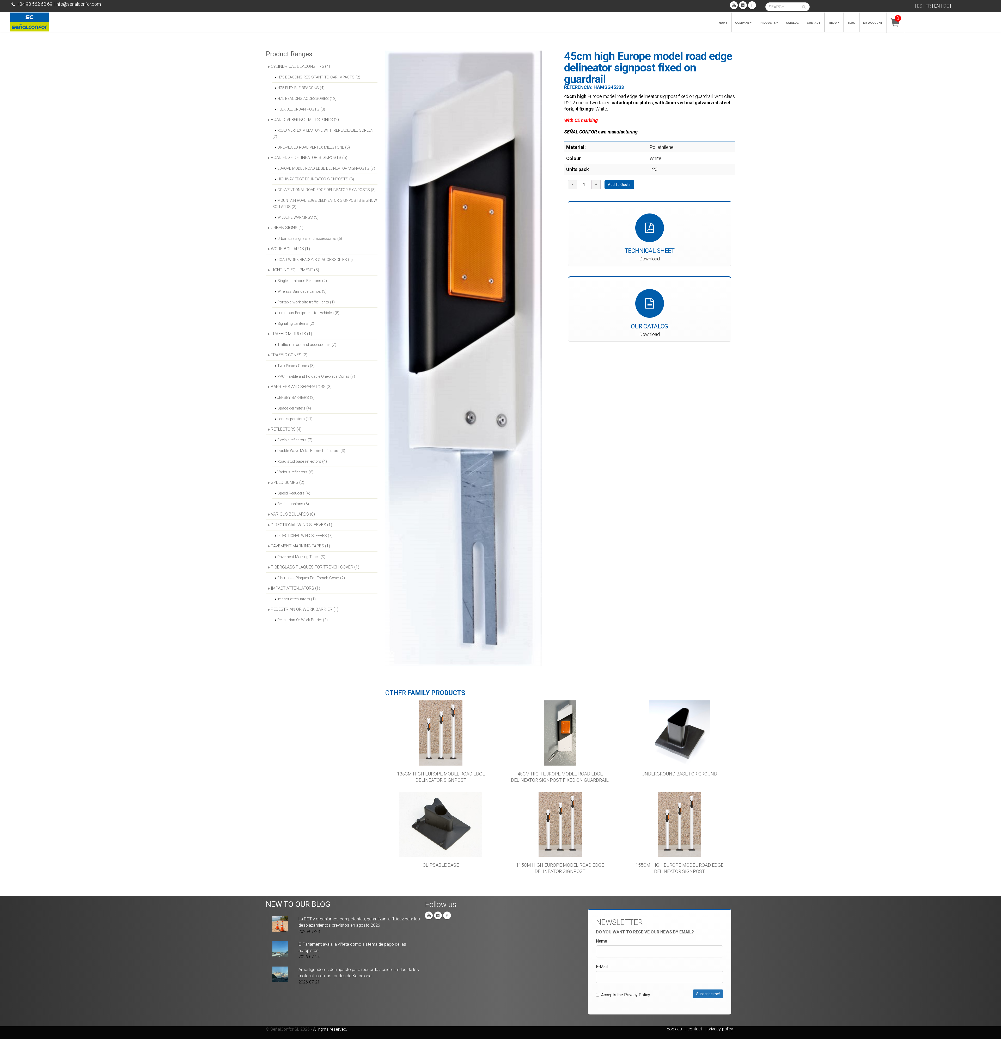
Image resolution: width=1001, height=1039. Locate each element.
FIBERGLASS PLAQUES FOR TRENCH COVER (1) (315, 567)
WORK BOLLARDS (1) (290, 248)
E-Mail (602, 966)
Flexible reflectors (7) (294, 440)
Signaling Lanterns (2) (295, 323)
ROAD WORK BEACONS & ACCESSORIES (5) (315, 259)
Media (832, 23)
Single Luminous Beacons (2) (302, 280)
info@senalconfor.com (78, 4)
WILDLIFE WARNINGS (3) (298, 217)
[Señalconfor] (29, 21)
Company (742, 23)
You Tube (734, 5)
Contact (813, 23)
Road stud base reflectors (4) (302, 461)
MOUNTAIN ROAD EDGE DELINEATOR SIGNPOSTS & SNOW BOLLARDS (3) (324, 203)
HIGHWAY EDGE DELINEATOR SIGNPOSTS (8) (315, 179)
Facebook (752, 5)
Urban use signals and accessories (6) (309, 238)
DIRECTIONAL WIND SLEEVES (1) (301, 524)
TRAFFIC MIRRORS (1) (291, 333)
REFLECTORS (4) (286, 429)
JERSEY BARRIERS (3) (296, 397)
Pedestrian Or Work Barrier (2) (302, 620)
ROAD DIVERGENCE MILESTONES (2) (305, 119)
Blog (851, 23)
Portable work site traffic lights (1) (306, 302)
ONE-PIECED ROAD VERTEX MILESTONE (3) (313, 147)
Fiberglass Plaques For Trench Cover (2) (311, 578)
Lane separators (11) (295, 419)
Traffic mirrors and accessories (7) (306, 344)
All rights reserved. (330, 1029)
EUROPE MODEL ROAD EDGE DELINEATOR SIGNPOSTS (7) (326, 168)
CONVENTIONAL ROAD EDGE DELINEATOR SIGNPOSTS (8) (326, 189)
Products (768, 23)
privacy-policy (720, 1028)
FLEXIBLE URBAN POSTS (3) (301, 109)
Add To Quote (619, 184)
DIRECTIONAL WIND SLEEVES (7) (305, 535)
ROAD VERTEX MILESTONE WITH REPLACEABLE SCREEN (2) (322, 133)
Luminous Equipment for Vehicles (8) (308, 312)
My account (872, 23)
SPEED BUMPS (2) (287, 482)
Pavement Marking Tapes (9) (301, 556)
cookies (674, 1028)
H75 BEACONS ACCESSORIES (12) (307, 98)
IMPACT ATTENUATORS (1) (295, 588)
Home (723, 23)
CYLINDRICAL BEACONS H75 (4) (300, 66)
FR (928, 6)
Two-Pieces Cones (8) (296, 365)
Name (601, 941)
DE (946, 6)
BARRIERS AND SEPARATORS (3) (301, 386)
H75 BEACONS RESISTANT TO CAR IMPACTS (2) (318, 77)
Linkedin (743, 5)
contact (694, 1028)
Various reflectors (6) (295, 472)
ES (919, 6)
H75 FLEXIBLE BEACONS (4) (301, 87)
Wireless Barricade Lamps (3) (302, 291)
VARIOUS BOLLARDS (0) (293, 514)
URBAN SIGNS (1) (287, 227)
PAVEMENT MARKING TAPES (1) (300, 545)
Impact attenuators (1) (296, 599)
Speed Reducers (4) (293, 493)
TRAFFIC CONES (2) (289, 354)
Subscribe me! (708, 994)
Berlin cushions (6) (293, 504)
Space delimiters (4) (294, 408)
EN (937, 6)
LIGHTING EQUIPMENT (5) (295, 269)
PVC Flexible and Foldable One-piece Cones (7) (316, 376)
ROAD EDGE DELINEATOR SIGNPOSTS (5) (309, 157)
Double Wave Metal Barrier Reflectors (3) (311, 450)
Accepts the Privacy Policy (625, 994)
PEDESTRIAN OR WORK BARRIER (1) (304, 609)
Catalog (792, 23)
